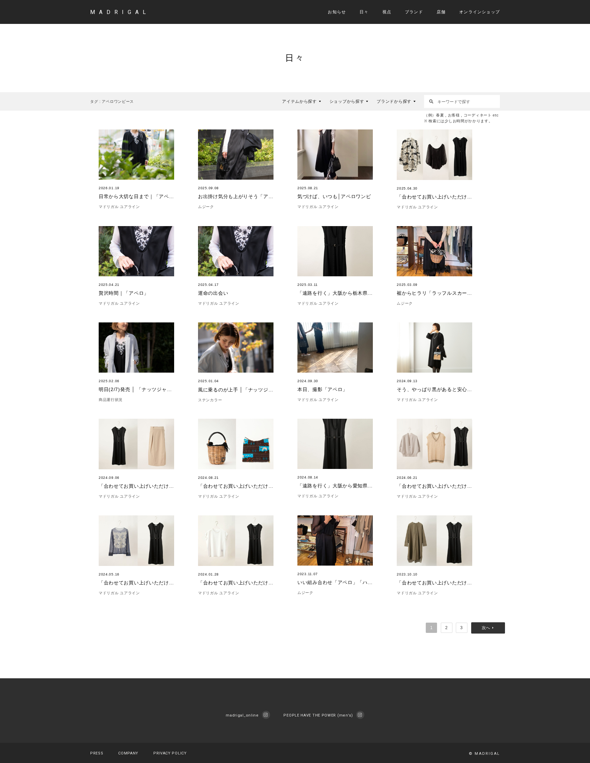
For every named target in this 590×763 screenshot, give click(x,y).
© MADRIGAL (484, 753)
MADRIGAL (120, 12)
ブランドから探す (394, 101)
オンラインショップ (479, 12)
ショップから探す (346, 101)
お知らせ (337, 12)
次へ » (488, 628)
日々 (364, 12)
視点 (386, 12)
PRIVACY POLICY (170, 753)
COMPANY (128, 753)
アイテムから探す (299, 101)
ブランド (414, 12)
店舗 (441, 12)
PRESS (96, 753)
